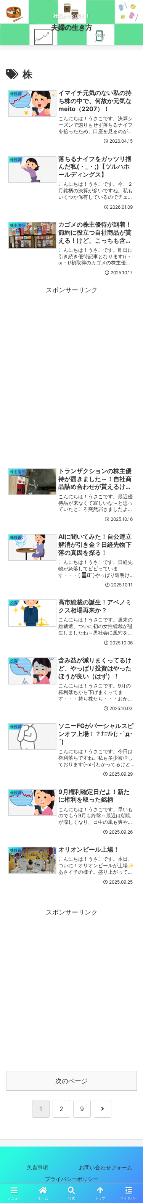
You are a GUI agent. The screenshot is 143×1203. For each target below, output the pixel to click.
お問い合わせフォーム (105, 1167)
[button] (128, 1039)
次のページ (71, 1081)
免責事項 (37, 1167)
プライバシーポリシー (77, 1179)
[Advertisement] (71, 367)
